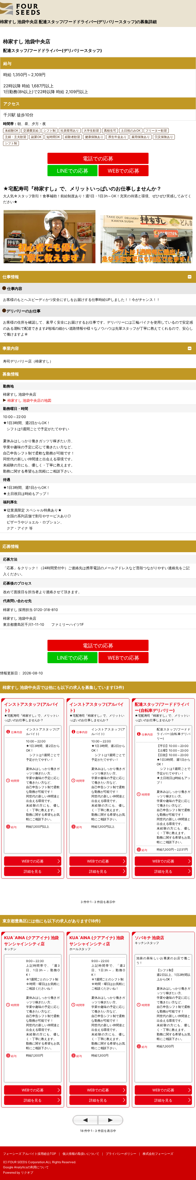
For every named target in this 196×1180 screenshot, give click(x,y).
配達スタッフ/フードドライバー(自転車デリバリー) (162, 707)
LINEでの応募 (72, 171)
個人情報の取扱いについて (81, 1154)
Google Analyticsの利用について (26, 1167)
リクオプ (27, 1172)
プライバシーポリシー (121, 1154)
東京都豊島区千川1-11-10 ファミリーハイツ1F (43, 624)
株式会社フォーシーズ (158, 1154)
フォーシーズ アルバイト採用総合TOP (29, 1154)
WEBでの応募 (123, 171)
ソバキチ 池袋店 (149, 937)
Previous (85, 1120)
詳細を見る (32, 871)
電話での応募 (98, 159)
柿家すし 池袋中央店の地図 (29, 400)
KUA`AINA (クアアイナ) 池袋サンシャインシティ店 (31, 940)
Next (110, 1120)
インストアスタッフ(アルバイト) (31, 707)
